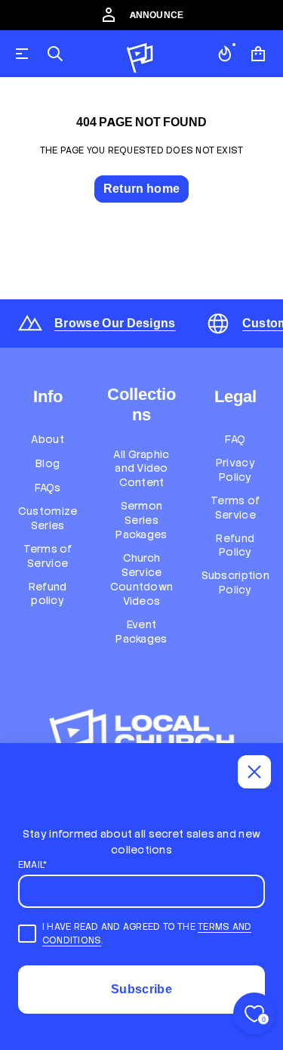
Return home (141, 189)
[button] (55, 53)
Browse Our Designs (115, 323)
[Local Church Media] (140, 53)
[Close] (254, 771)
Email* (32, 865)
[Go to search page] (55, 53)
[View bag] (258, 53)
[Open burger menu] (22, 53)
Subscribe (141, 989)
